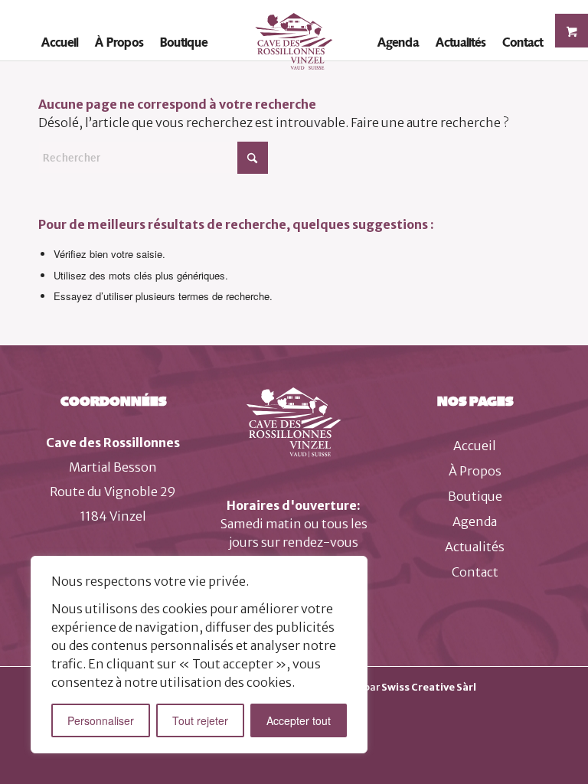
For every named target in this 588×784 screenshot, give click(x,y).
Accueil (474, 445)
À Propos (475, 471)
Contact (475, 572)
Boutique (475, 496)
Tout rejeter (200, 720)
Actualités (475, 546)
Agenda (474, 521)
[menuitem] (60, 42)
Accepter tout (298, 720)
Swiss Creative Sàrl (428, 687)
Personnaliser (100, 720)
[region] (199, 654)
